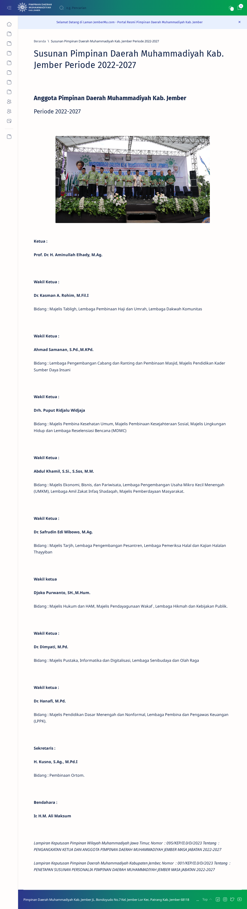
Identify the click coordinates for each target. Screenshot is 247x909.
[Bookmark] (239, 8)
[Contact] (9, 121)
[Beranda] (9, 24)
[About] (9, 43)
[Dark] (230, 8)
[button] (217, 899)
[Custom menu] (9, 137)
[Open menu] (9, 8)
